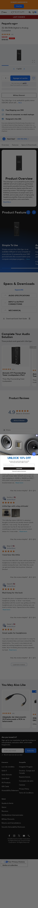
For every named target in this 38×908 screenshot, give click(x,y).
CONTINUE (19, 468)
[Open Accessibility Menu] (34, 454)
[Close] (37, 435)
